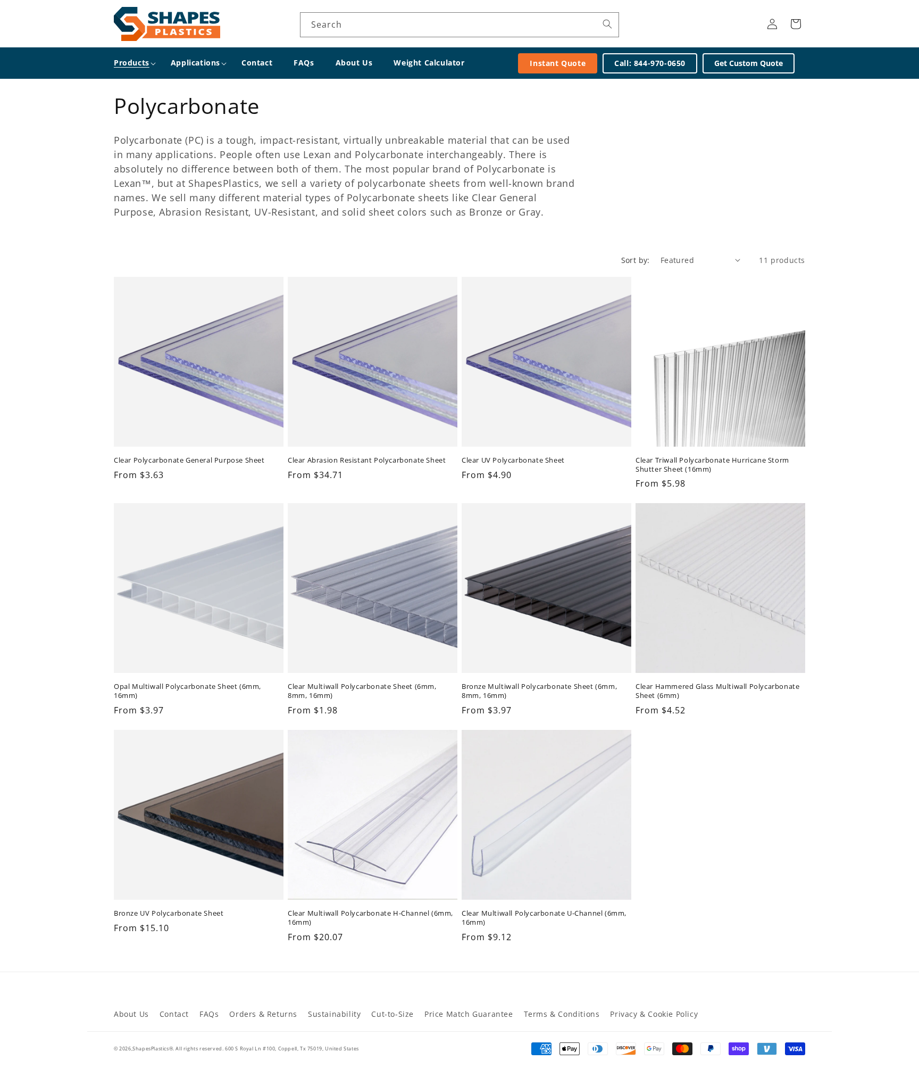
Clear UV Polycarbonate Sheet (513, 460)
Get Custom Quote (748, 63)
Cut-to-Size (392, 1014)
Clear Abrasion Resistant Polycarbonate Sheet (367, 460)
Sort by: (635, 260)
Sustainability (334, 1014)
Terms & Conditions (562, 1014)
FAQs (209, 1014)
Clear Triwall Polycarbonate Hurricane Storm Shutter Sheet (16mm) (712, 465)
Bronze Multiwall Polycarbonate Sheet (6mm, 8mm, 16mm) (539, 691)
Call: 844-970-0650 (650, 63)
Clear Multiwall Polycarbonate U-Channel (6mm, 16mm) (544, 918)
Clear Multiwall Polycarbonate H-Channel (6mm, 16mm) (370, 918)
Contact (174, 1014)
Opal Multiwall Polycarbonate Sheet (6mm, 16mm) (187, 691)
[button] (131, 63)
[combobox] (459, 25)
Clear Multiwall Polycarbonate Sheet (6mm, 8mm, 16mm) (362, 691)
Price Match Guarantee (468, 1014)
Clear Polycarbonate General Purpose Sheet (189, 460)
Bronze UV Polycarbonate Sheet (168, 913)
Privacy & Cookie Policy (654, 1014)
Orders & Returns (263, 1014)
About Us (131, 1014)
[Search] (607, 24)
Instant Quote (558, 63)
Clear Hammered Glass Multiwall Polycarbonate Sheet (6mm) (717, 691)
